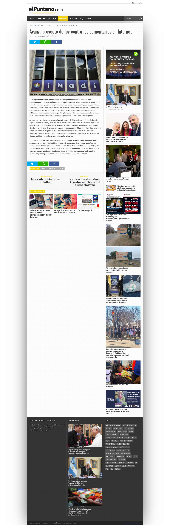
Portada (32, 18)
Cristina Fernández (112, 435)
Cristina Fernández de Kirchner (116, 463)
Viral (89, 18)
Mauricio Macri (111, 431)
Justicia (128, 456)
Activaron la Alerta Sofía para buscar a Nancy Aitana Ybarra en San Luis (117, 411)
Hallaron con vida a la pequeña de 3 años (117, 386)
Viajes (82, 18)
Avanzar (130, 463)
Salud (135, 456)
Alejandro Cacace (120, 466)
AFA (112, 469)
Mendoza (117, 469)
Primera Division (111, 460)
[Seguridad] (123, 78)
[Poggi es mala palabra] (89, 208)
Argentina (122, 460)
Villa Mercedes (129, 428)
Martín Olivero (124, 447)
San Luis (41, 18)
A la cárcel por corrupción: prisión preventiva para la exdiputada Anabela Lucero (126, 188)
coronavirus (124, 435)
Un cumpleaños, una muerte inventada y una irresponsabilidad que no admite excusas (117, 217)
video (107, 441)
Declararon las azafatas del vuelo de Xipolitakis (45, 180)
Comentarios (52, 168)
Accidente (131, 466)
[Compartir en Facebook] (56, 44)
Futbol (131, 431)
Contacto (136, 523)
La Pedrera (114, 441)
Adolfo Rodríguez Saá (129, 425)
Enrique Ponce (122, 431)
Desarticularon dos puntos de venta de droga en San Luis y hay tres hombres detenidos (116, 300)
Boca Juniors (110, 456)
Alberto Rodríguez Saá (113, 425)
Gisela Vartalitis (130, 438)
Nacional (63, 18)
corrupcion (120, 456)
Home (31, 25)
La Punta (120, 438)
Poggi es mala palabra (86, 210)
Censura (43, 168)
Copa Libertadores (126, 441)
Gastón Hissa (110, 450)
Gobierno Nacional (112, 447)
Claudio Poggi (117, 428)
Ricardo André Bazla (112, 453)
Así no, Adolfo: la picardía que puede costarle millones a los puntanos (117, 270)
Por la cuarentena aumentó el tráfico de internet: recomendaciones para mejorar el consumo (40, 213)
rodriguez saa (110, 444)
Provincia (52, 18)
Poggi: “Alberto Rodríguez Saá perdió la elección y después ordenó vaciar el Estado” (117, 139)
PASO (127, 450)
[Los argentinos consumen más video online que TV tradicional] (65, 208)
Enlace (131, 523)
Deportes (73, 18)
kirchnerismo (125, 453)
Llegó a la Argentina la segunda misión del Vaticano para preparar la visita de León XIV (79, 452)
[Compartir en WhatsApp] (45, 44)
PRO (107, 469)
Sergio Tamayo (110, 438)
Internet (61, 168)
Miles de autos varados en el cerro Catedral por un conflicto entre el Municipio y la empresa (85, 182)
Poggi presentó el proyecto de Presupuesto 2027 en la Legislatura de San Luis (116, 108)
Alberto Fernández (123, 444)
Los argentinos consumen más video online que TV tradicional (65, 211)
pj (136, 463)
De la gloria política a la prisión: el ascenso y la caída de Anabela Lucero (117, 180)
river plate (120, 450)
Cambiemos (109, 466)
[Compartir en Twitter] (34, 44)
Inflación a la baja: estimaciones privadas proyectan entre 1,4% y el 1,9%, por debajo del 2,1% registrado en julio (79, 512)
